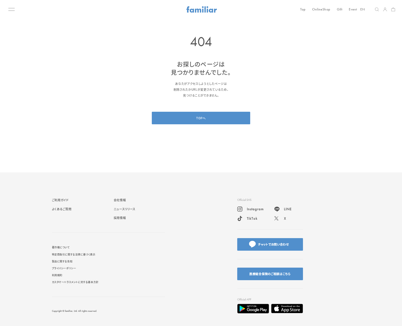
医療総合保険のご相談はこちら (270, 274)
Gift (339, 9)
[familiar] (201, 9)
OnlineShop (321, 9)
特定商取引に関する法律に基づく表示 (73, 254)
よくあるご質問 (62, 209)
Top (302, 9)
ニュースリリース (125, 209)
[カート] (393, 9)
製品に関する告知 (62, 261)
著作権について (61, 247)
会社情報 (120, 200)
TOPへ (201, 118)
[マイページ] (385, 9)
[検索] (376, 9)
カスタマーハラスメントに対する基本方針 (75, 282)
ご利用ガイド (60, 200)
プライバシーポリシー (64, 268)
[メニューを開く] (11, 9)
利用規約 (57, 275)
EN (362, 9)
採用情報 (120, 218)
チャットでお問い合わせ (273, 244)
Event (353, 9)
